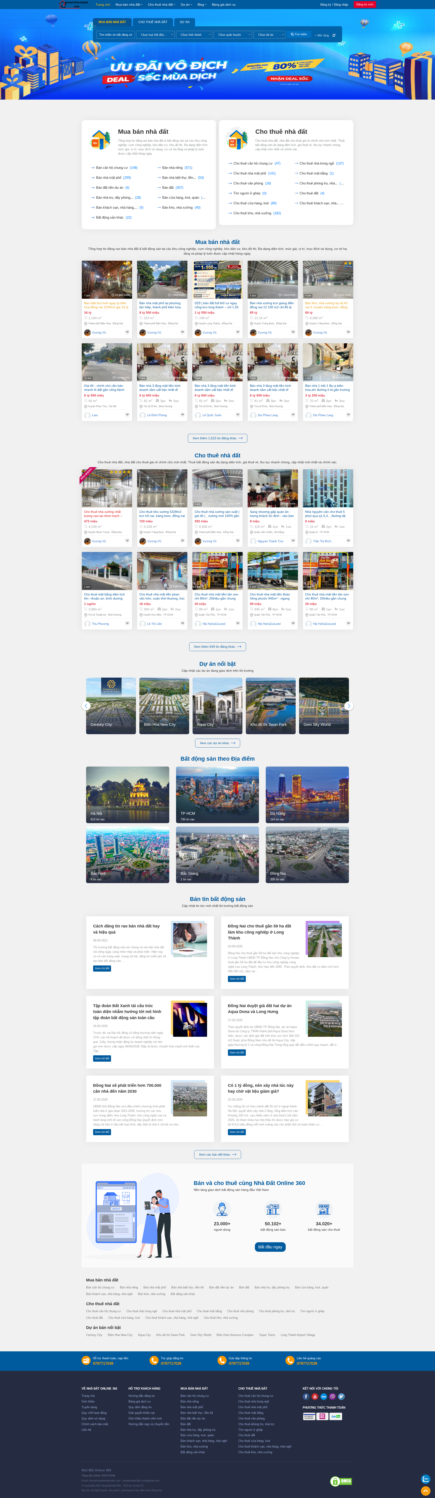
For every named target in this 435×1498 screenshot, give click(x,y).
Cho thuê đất (312, 193)
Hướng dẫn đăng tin (141, 1396)
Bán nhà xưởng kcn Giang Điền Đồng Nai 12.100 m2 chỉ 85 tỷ (272, 305)
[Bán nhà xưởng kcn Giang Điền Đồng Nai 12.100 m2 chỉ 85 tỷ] (273, 280)
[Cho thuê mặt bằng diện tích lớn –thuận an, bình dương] (107, 571)
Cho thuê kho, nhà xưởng (257, 213)
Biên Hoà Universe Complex (235, 1335)
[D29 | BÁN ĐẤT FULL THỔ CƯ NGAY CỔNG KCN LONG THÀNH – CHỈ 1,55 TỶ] (217, 280)
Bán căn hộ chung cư (117, 168)
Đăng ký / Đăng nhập (334, 4)
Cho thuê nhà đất (160, 4)
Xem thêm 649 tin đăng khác (214, 646)
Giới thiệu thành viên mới (145, 1418)
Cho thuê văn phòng (252, 183)
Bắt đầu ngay (270, 1247)
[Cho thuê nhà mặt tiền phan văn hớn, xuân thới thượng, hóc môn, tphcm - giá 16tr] (162, 571)
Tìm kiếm (300, 34)
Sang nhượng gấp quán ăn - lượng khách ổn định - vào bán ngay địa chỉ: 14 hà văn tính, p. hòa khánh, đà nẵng (272, 514)
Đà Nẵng (279, 532)
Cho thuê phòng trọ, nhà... (322, 183)
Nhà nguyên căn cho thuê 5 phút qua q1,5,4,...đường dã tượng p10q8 (325, 514)
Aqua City (144, 1335)
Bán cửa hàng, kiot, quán (184, 197)
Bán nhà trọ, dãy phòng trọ (272, 1287)
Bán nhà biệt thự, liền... (183, 177)
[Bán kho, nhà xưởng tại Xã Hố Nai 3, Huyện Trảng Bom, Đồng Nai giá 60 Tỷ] (328, 280)
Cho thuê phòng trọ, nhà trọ (277, 1311)
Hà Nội (112, 406)
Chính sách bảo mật (95, 1424)
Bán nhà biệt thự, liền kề (187, 1287)
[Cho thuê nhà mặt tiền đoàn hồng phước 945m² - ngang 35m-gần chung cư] (273, 571)
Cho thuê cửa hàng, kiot (255, 203)
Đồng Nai (118, 323)
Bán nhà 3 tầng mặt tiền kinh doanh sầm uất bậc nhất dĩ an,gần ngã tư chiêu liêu (160, 388)
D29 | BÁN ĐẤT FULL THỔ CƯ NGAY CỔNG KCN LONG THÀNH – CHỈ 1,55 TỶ (217, 305)
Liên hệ (86, 1429)
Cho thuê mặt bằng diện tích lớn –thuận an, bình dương (104, 596)
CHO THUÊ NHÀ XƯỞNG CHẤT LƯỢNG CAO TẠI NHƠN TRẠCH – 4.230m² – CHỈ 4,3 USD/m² (103, 514)
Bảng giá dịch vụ (224, 4)
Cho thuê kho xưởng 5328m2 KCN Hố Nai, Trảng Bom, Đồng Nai (162, 514)
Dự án (185, 4)
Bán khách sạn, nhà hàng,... (119, 207)
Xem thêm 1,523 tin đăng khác (215, 438)
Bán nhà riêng (177, 168)
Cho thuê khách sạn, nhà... (322, 203)
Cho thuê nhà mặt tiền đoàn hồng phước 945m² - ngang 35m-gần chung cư (270, 596)
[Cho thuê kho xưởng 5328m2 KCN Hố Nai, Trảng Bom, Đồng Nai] (162, 488)
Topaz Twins (267, 1335)
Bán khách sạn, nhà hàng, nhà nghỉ (109, 1294)
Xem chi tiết (102, 968)
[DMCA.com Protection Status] (341, 1481)
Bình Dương (165, 406)
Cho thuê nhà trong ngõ (322, 163)
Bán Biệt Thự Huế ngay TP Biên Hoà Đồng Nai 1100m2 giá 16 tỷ (106, 305)
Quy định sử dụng (93, 1418)
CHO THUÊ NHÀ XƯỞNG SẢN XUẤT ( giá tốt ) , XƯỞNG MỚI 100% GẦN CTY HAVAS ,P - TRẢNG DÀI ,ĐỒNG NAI (217, 514)
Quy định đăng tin (140, 1407)
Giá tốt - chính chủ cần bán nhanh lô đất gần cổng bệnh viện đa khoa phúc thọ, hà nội (105, 388)
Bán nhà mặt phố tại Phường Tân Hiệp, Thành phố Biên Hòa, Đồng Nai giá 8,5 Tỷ (160, 305)
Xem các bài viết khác (214, 1154)
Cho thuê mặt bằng (317, 173)
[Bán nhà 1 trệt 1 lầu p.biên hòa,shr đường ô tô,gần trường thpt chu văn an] (328, 362)
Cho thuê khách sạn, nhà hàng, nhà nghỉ (171, 1317)
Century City (94, 1335)
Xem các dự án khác (214, 743)
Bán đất (172, 187)
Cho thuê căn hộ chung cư (256, 163)
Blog (201, 4)
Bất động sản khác (114, 217)
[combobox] (155, 35)
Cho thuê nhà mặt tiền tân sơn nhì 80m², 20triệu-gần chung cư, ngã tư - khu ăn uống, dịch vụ (216, 596)
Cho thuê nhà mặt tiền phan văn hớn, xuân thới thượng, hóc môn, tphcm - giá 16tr (162, 596)
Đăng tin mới (364, 4)
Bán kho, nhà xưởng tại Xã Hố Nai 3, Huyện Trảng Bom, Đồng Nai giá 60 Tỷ (326, 305)
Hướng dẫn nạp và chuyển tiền (148, 1424)
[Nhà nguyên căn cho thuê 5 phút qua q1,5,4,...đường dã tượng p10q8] (328, 488)
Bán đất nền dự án (112, 187)
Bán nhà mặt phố (113, 177)
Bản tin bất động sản (217, 899)
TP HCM (324, 532)
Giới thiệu (88, 1401)
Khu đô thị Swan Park (170, 1335)
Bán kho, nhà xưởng (181, 207)
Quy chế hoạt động (94, 1412)
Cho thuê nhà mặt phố (254, 173)
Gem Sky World (200, 1335)
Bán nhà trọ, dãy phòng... (118, 197)
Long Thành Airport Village (298, 1335)
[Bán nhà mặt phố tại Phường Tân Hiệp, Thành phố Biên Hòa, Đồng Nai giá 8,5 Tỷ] (162, 280)
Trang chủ (103, 4)
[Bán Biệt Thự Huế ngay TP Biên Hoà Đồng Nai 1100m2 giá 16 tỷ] (107, 280)
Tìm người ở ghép (249, 193)
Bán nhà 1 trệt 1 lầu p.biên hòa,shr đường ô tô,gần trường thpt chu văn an (327, 388)
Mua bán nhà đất (128, 4)
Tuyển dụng (89, 1407)
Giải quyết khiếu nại (141, 1412)
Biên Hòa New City (120, 1335)
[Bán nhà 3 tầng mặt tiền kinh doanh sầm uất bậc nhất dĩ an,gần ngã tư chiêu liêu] (162, 362)
